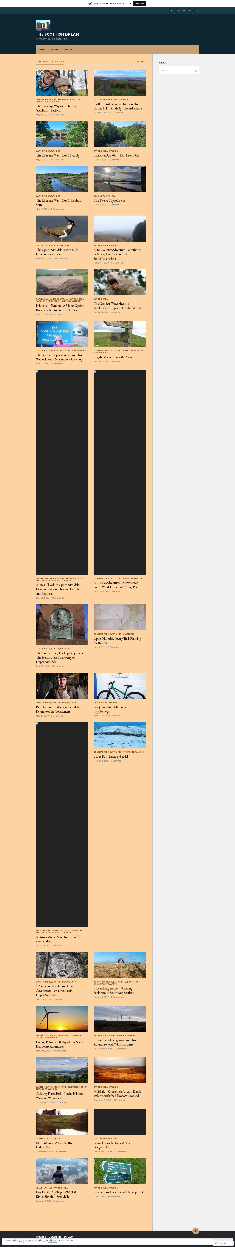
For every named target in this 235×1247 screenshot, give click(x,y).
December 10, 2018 (103, 1048)
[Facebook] (171, 10)
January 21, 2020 (44, 258)
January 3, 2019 (43, 1050)
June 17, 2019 (100, 591)
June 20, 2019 (42, 598)
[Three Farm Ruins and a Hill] (120, 735)
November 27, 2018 (103, 1151)
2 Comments (61, 258)
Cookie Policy (53, 1242)
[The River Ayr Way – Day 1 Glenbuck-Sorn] (62, 179)
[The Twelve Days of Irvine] (120, 179)
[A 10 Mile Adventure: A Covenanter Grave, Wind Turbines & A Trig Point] (120, 472)
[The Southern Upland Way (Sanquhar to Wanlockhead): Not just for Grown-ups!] (62, 334)
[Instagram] (190, 10)
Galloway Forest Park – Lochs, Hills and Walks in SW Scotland (60, 1095)
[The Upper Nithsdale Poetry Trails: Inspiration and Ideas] (62, 229)
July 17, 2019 (42, 314)
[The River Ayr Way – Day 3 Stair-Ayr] (62, 134)
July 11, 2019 (42, 363)
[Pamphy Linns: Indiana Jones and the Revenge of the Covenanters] (62, 686)
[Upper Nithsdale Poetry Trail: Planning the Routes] (120, 617)
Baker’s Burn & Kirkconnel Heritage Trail (118, 1192)
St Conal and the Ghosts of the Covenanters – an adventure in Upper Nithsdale (54, 990)
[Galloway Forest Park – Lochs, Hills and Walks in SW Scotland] (62, 1070)
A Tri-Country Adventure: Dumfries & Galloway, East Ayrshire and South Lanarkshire (117, 254)
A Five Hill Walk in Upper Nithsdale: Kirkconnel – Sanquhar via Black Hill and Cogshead (58, 589)
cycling (64, 299)
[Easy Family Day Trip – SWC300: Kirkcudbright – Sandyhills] (62, 1171)
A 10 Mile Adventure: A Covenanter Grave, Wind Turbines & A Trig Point (116, 585)
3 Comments (115, 361)
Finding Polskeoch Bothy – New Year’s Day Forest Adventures (59, 1044)
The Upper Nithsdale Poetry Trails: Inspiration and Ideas (57, 252)
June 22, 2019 (100, 361)
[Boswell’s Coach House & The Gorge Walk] (120, 1122)
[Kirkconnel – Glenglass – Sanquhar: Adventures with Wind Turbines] (120, 1019)
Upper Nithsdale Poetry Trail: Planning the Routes (117, 640)
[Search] (196, 10)
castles (98, 99)
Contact (69, 50)
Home (42, 50)
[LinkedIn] (177, 10)
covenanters (43, 99)
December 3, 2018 (44, 1151)
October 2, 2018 (44, 1201)
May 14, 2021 (100, 204)
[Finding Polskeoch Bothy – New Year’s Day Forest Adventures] (62, 1019)
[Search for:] (179, 70)
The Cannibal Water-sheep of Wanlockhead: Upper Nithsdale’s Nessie (118, 305)
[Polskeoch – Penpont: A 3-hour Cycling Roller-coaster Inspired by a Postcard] (62, 282)
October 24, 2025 (102, 112)
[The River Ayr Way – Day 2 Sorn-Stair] (120, 134)
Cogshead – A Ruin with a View (113, 357)
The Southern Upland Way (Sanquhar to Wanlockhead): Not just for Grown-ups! (60, 357)
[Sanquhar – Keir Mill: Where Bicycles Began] (120, 686)
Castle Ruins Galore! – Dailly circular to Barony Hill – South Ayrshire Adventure (118, 106)
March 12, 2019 (101, 760)
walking (56, 101)
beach (97, 196)
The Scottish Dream (58, 34)
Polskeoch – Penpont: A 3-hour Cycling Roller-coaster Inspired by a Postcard (60, 307)
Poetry (55, 245)
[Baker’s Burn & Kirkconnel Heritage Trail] (120, 1171)
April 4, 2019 (42, 945)
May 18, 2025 (42, 159)
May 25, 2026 (42, 114)
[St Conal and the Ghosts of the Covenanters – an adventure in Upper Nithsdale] (62, 965)
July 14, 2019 (100, 312)
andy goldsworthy (47, 930)
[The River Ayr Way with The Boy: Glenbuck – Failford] (62, 83)
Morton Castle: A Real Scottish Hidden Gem (54, 1145)
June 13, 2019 (42, 666)
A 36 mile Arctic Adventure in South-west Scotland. (58, 939)
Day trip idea (59, 99)
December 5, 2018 (102, 1100)
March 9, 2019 (43, 999)
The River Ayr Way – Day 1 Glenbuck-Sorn (59, 202)
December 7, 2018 (44, 1102)
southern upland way (58, 301)
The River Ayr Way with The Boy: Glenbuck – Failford (56, 108)
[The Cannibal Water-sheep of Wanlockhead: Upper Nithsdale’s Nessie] (120, 282)
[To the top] (195, 1231)
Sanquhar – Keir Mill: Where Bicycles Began (111, 709)
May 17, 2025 (100, 159)
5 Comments (114, 647)
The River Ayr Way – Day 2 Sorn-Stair (117, 155)
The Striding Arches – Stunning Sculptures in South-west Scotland (114, 990)
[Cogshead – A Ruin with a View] (120, 334)
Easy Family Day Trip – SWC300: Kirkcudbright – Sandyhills (56, 1194)
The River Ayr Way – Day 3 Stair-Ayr (58, 155)
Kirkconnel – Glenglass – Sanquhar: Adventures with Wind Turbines (115, 1042)
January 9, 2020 (101, 262)
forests (72, 99)
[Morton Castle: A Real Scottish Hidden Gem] (62, 1122)
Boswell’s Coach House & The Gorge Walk (112, 1145)
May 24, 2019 (42, 715)
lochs (122, 1035)
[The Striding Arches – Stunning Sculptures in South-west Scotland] (120, 965)
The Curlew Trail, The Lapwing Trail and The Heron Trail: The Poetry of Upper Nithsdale (61, 657)
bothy (39, 299)
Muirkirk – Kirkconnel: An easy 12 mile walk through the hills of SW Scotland (117, 1093)
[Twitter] (184, 10)
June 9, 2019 (100, 647)
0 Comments (57, 114)
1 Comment (114, 312)
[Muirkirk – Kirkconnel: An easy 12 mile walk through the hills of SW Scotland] (120, 1070)
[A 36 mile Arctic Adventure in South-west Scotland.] (62, 824)
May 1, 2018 (99, 1196)
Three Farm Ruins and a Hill (111, 756)
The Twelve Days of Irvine (109, 200)
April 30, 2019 (100, 715)
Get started (139, 3)
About (54, 50)
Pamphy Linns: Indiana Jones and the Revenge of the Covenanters (58, 709)
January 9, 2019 (101, 997)
